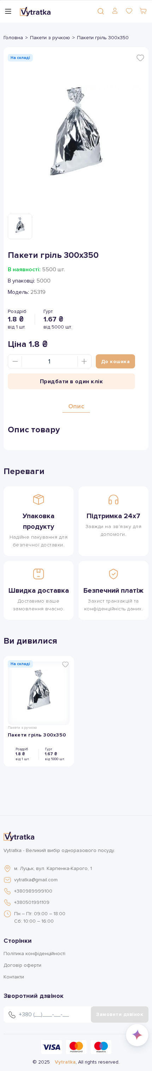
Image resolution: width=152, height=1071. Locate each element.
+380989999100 (33, 891)
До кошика (115, 362)
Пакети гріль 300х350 (37, 735)
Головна (13, 38)
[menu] (8, 11)
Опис (76, 406)
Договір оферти (22, 965)
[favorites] (129, 11)
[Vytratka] (35, 11)
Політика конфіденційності (34, 954)
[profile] (115, 11)
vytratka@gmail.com (36, 880)
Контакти (14, 977)
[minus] (15, 361)
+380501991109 (31, 902)
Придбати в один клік (71, 381)
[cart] (143, 11)
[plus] (84, 361)
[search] (100, 11)
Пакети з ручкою (50, 38)
